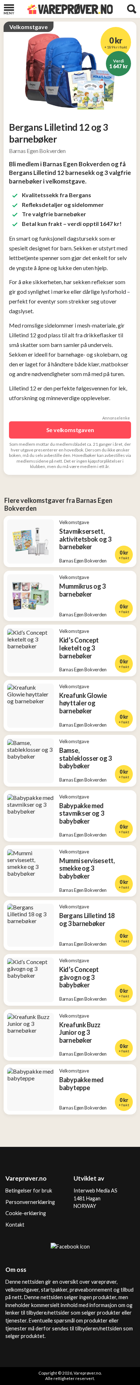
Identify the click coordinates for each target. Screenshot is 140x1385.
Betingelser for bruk (28, 1190)
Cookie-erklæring (25, 1213)
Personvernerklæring (30, 1202)
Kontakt (14, 1225)
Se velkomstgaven (70, 429)
